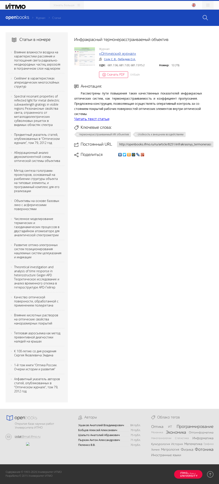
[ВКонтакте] (120, 154)
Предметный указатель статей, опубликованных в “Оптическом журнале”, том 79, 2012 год (37, 139)
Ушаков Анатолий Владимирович (101, 425)
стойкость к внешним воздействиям (160, 134)
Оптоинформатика (201, 432)
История (177, 444)
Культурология (160, 444)
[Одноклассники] (129, 154)
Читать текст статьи (91, 119)
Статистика (182, 438)
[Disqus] (144, 217)
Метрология (170, 449)
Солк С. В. (110, 59)
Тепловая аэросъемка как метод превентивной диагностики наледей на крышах (37, 337)
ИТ (170, 426)
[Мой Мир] (133, 154)
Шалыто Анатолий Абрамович (99, 435)
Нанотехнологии (161, 438)
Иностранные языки (166, 455)
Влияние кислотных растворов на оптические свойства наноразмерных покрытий (36, 319)
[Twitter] (124, 154)
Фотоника (204, 450)
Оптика (157, 427)
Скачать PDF (116, 74)
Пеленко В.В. (86, 445)
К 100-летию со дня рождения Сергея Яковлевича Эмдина (35, 353)
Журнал (40, 17)
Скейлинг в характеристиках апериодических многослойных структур (36, 82)
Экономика (176, 432)
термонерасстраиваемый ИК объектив (104, 134)
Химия (155, 449)
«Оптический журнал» (117, 54)
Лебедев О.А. (127, 59)
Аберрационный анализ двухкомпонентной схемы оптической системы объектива (37, 157)
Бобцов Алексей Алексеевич (97, 430)
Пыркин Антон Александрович (99, 440)
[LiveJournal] (138, 154)
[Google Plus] (142, 154)
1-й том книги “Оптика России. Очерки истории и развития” (35, 367)
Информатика (202, 438)
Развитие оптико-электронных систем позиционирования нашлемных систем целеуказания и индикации (37, 251)
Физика (187, 450)
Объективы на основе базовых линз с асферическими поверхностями (36, 205)
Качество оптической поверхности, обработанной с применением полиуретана (36, 301)
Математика (193, 444)
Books (17, 17)
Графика (208, 444)
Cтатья (56, 17)
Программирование (195, 427)
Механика (157, 432)
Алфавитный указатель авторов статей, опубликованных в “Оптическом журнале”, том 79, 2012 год (37, 385)
